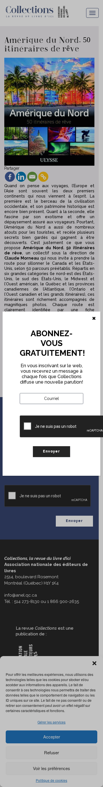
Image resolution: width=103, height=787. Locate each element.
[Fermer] (94, 318)
